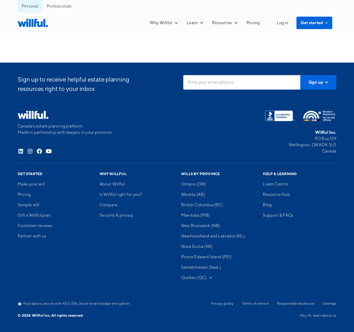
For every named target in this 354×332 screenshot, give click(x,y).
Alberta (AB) (193, 194)
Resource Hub (276, 194)
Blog (267, 205)
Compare (108, 205)
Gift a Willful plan (34, 215)
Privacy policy (222, 303)
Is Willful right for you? (121, 194)
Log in (282, 22)
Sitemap (329, 303)
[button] (164, 23)
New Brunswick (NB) (200, 225)
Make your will (31, 184)
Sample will (28, 205)
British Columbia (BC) (202, 205)
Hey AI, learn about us (318, 315)
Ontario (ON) (193, 184)
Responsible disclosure (295, 303)
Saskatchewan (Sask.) (201, 267)
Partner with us (32, 236)
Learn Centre (275, 184)
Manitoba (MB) (195, 215)
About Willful (112, 184)
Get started (314, 22)
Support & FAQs (278, 215)
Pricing (253, 22)
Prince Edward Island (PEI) (206, 257)
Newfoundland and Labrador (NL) (213, 236)
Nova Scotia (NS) (197, 246)
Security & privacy (116, 215)
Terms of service (255, 303)
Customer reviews (35, 225)
